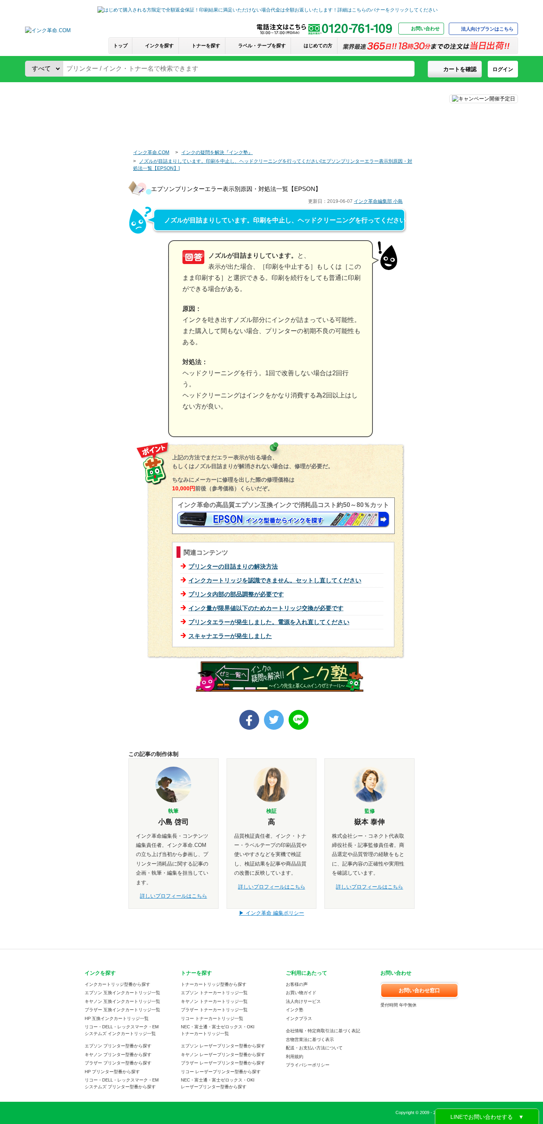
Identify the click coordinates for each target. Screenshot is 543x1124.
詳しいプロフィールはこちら (173, 896)
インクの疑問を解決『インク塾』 (217, 152)
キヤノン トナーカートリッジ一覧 (214, 1001)
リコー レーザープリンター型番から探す (221, 1071)
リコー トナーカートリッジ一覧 (212, 1018)
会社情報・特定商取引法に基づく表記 (323, 1030)
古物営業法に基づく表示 (310, 1039)
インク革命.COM (151, 152)
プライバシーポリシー (308, 1064)
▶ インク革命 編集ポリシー (271, 913)
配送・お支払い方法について (314, 1047)
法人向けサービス (303, 1001)
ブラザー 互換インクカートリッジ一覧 (122, 1009)
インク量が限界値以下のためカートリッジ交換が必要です (265, 608)
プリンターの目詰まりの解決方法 (233, 566)
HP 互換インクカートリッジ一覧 (117, 1018)
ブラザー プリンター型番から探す (118, 1062)
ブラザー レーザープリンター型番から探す (223, 1062)
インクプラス (299, 1018)
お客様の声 (297, 984)
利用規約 (294, 1056)
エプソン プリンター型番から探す (118, 1045)
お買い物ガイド (301, 992)
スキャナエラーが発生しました (230, 635)
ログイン (503, 69)
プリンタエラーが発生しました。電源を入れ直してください (268, 622)
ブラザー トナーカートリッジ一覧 (214, 1009)
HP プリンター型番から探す (112, 1071)
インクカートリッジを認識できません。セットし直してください (274, 580)
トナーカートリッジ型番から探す (213, 984)
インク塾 (294, 1009)
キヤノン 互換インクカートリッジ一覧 (122, 1001)
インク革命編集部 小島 (378, 201)
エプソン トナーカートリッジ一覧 (214, 992)
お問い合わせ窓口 (419, 990)
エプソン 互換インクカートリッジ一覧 (122, 992)
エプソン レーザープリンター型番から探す (223, 1045)
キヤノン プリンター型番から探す (118, 1054)
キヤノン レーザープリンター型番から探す (223, 1054)
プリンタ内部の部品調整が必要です (236, 594)
